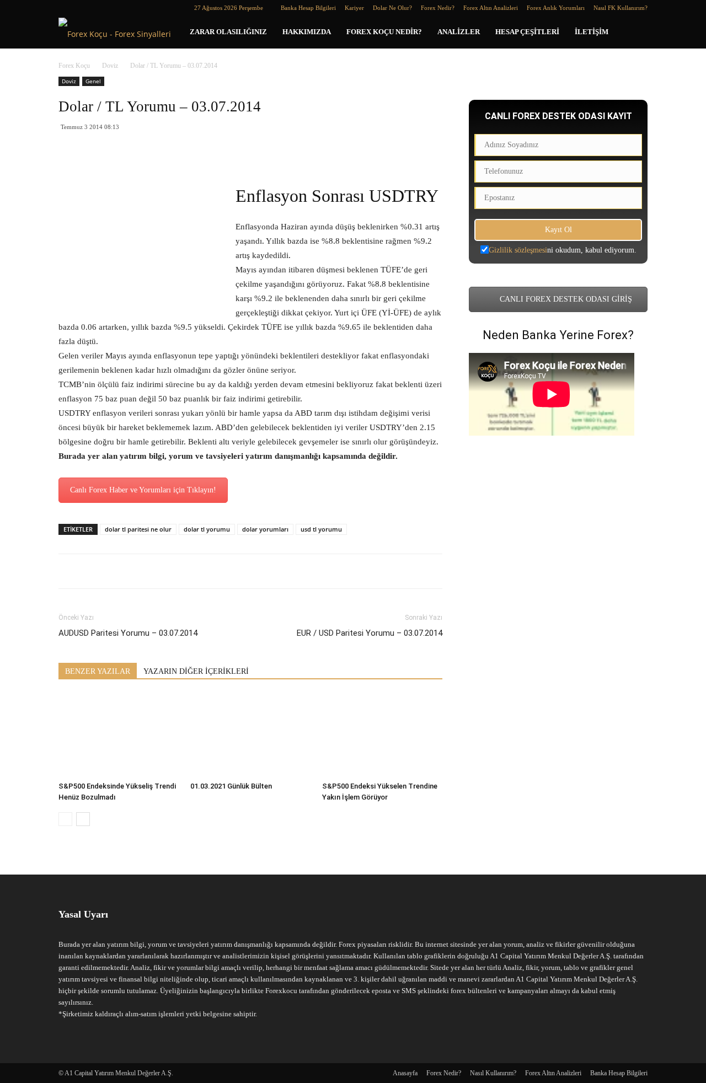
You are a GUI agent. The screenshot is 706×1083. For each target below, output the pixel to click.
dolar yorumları (265, 529)
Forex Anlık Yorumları (556, 7)
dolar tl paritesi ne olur (138, 529)
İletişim (591, 32)
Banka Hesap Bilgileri (308, 7)
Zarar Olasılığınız (228, 32)
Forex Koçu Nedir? (384, 32)
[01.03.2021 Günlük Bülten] (250, 735)
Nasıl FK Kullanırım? (620, 7)
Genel (93, 81)
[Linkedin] (85, 7)
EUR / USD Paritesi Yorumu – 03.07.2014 (369, 633)
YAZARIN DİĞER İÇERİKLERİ (196, 671)
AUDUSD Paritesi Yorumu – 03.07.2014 (127, 633)
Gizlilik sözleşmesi (518, 250)
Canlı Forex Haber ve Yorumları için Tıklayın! (143, 490)
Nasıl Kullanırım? (493, 1073)
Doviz (110, 65)
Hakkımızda (306, 32)
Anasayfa (405, 1073)
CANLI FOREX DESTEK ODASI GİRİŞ (565, 299)
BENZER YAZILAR (97, 671)
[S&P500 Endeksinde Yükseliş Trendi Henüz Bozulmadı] (118, 735)
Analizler (458, 32)
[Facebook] (66, 7)
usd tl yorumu (321, 529)
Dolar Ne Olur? (392, 7)
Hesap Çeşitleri (527, 32)
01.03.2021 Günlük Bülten (231, 786)
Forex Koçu (74, 65)
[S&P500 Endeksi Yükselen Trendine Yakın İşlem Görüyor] (382, 735)
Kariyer (354, 7)
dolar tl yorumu (207, 529)
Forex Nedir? (437, 7)
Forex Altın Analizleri (490, 7)
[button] (634, 33)
